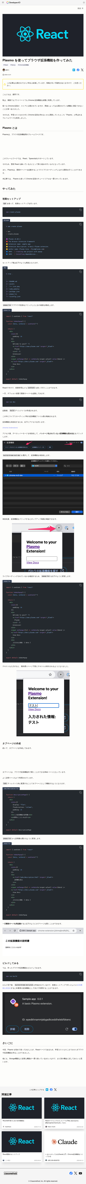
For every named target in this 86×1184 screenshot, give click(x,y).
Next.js (13, 65)
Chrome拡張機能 (24, 65)
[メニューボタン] (3, 2)
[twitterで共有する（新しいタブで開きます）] (82, 70)
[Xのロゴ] (75, 1173)
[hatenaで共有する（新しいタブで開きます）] (74, 70)
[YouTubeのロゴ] (80, 1173)
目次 (79, 8)
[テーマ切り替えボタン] (84, 2)
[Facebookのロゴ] (71, 1173)
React (6, 65)
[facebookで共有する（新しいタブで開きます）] (78, 70)
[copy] (80, 210)
